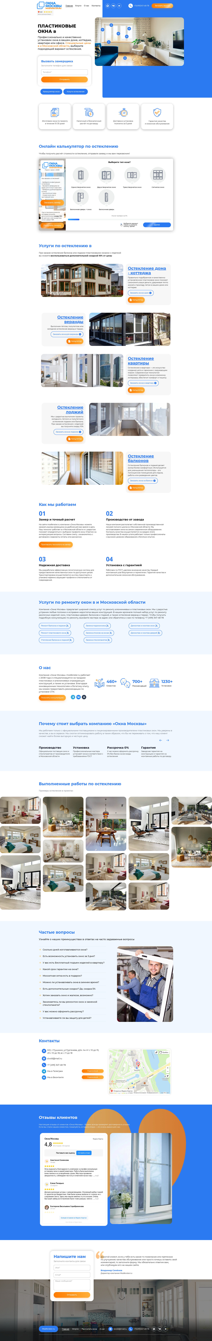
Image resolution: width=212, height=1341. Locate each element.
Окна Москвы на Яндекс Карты (74, 1222)
